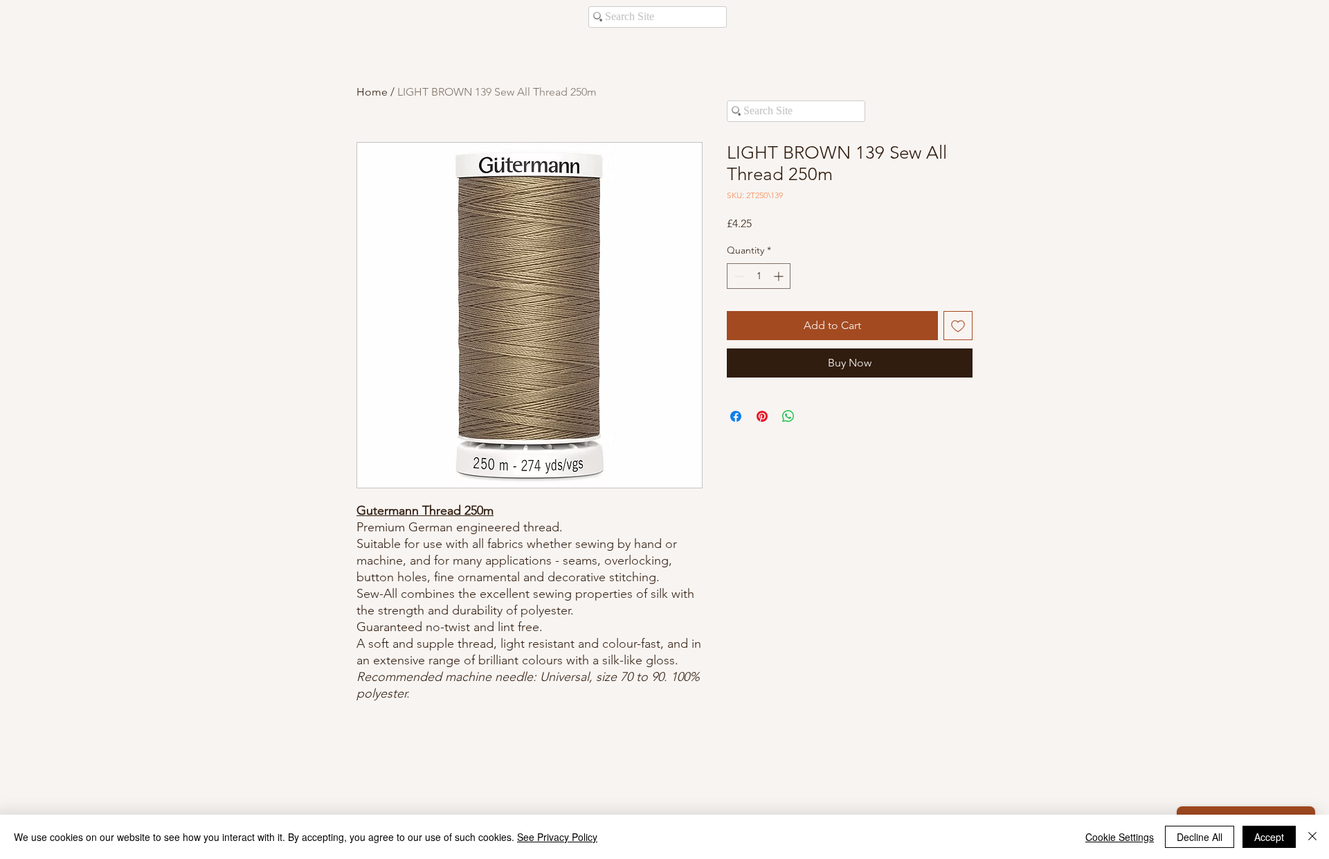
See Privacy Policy (557, 837)
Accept (1269, 837)
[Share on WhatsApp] (788, 416)
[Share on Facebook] (735, 416)
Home (372, 91)
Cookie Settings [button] (1119, 837)
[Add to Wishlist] (958, 325)
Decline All (1199, 837)
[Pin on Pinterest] (762, 416)
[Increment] (779, 276)
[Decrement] (737, 276)
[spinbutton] (758, 276)
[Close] (1312, 837)
